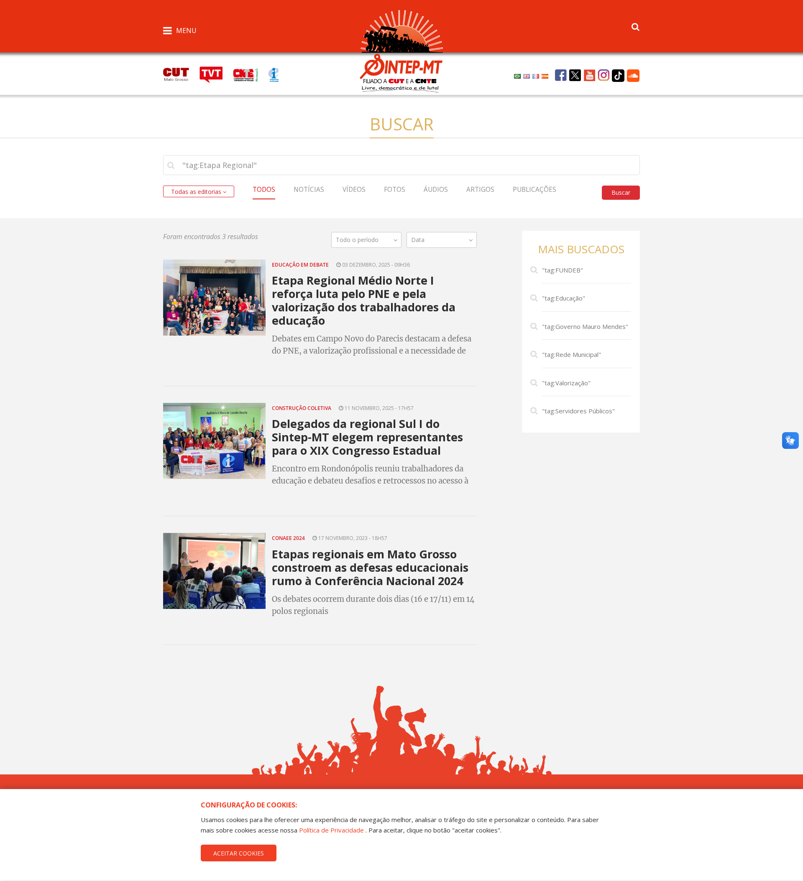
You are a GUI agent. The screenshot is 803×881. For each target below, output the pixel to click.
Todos (264, 189)
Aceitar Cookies (238, 853)
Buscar (620, 192)
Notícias (309, 189)
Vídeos (354, 189)
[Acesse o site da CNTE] (250, 74)
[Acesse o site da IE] (277, 74)
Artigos (480, 189)
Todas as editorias (197, 192)
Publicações (534, 189)
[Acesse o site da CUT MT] (180, 73)
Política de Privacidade (331, 830)
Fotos (394, 189)
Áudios (436, 189)
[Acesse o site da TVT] (216, 74)
